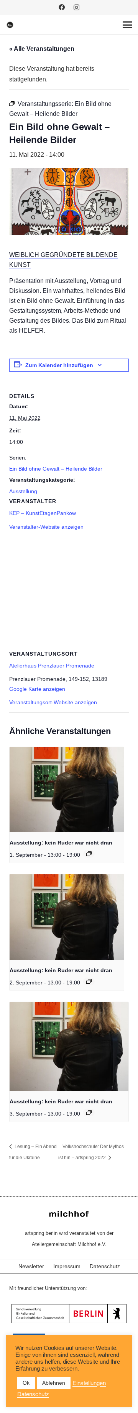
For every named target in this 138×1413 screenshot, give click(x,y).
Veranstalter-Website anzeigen (46, 527)
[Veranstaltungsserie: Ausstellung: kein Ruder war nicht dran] (89, 853)
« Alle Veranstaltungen (41, 48)
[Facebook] (62, 7)
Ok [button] (26, 1383)
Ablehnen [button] (53, 1383)
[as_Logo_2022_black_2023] (10, 25)
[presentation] (67, 789)
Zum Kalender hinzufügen (59, 365)
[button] (127, 24)
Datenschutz (105, 1266)
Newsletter (31, 1266)
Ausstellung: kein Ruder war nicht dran (61, 843)
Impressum (66, 1266)
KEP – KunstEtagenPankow (42, 513)
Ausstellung (23, 491)
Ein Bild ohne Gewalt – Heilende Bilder (55, 469)
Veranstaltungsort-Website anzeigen (53, 702)
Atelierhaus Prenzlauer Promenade (51, 666)
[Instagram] (76, 7)
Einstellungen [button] (89, 1383)
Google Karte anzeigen (37, 689)
